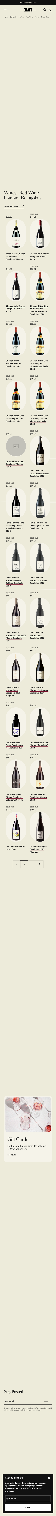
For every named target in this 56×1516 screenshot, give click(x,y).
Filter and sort (11, 206)
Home (6, 17)
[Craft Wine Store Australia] (28, 9)
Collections (14, 17)
